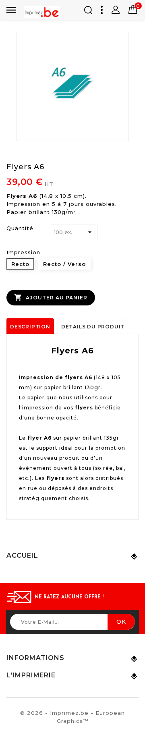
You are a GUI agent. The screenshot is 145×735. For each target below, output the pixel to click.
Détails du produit (92, 327)
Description (30, 327)
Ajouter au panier (50, 297)
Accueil (22, 555)
